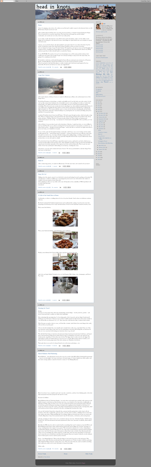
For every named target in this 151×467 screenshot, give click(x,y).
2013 (99, 107)
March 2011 (101, 145)
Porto (102, 77)
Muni (108, 72)
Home (65, 454)
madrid (108, 71)
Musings (99, 74)
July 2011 (101, 122)
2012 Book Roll (99, 48)
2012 (99, 109)
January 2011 (102, 149)
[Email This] (64, 67)
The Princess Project (100, 96)
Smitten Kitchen (99, 94)
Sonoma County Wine (100, 80)
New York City (103, 76)
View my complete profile (101, 31)
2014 (99, 105)
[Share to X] (67, 67)
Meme (111, 71)
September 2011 (102, 119)
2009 (99, 153)
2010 (99, 151)
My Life (106, 74)
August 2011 (102, 121)
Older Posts (88, 454)
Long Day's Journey (44, 75)
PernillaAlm (98, 91)
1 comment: (54, 152)
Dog (100, 67)
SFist (97, 92)
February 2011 (102, 147)
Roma (40, 25)
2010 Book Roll (99, 52)
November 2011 (102, 115)
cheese (112, 64)
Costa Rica (110, 65)
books (104, 64)
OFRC (109, 76)
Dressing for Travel (43, 308)
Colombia (105, 65)
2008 (99, 155)
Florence (107, 68)
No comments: (55, 67)
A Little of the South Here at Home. (48, 195)
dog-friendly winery (105, 67)
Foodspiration (99, 89)
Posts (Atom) (47, 457)
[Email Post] (61, 67)
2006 (99, 159)
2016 (99, 103)
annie (44, 67)
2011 (99, 111)
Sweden (111, 80)
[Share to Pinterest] (70, 67)
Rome (108, 77)
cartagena (107, 64)
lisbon (104, 71)
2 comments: (54, 345)
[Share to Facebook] (69, 67)
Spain (105, 80)
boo (101, 64)
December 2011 (102, 113)
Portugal (105, 77)
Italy (100, 71)
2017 (99, 102)
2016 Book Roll (99, 46)
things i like (99, 82)
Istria (97, 71)
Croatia (97, 67)
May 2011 (101, 126)
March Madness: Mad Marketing (47, 353)
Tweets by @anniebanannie (102, 57)
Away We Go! (42, 174)
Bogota (97, 64)
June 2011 (101, 124)
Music (111, 72)
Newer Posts (42, 454)
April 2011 (101, 128)
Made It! (40, 160)
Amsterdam (102, 62)
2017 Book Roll (99, 45)
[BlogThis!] (66, 67)
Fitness (103, 68)
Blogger (83, 463)
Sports (108, 80)
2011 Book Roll (99, 50)
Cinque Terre (99, 65)
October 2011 (102, 117)
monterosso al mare (100, 72)
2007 (99, 157)
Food (112, 68)
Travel (106, 82)
